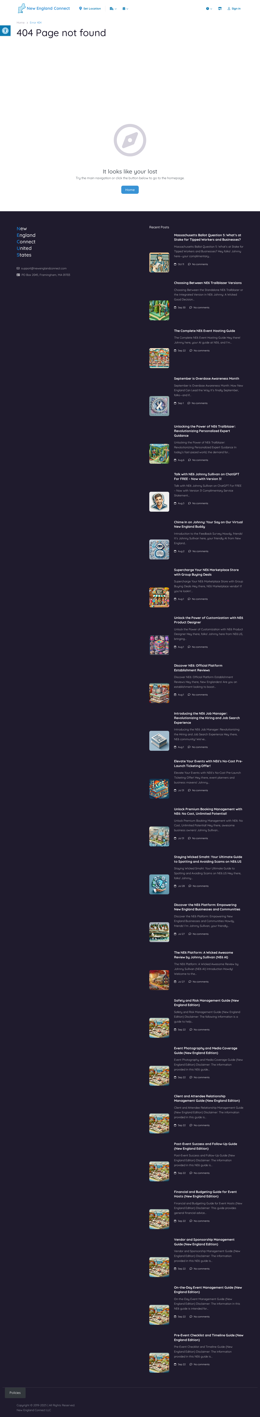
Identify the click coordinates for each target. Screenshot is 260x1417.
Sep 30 (181, 307)
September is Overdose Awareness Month (206, 378)
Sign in (236, 8)
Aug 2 (181, 551)
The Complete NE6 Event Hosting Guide (204, 331)
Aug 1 (181, 598)
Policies (15, 1393)
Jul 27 (181, 933)
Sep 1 (181, 403)
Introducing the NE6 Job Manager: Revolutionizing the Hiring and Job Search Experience (207, 718)
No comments (200, 264)
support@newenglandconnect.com (44, 268)
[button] (5, 30)
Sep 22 (182, 350)
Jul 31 (181, 790)
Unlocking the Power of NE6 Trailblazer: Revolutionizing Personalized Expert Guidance (204, 431)
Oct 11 (181, 264)
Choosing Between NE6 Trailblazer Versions (208, 283)
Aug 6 (181, 460)
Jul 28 (181, 885)
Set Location (92, 8)
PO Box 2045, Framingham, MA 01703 (46, 275)
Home (21, 22)
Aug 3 (181, 503)
